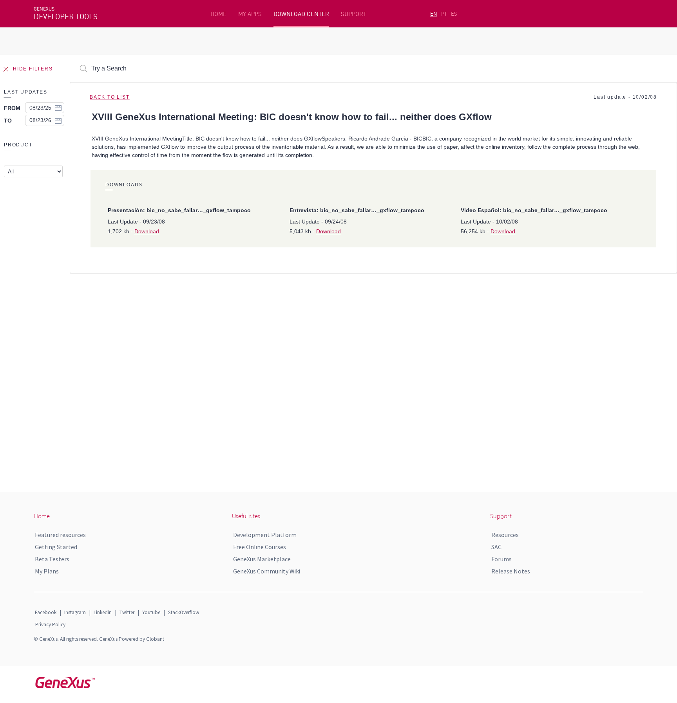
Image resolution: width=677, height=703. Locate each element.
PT (444, 14)
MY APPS (250, 14)
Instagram (75, 612)
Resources (505, 535)
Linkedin (103, 612)
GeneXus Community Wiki (266, 571)
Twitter (126, 612)
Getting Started (56, 547)
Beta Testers (52, 559)
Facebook (45, 612)
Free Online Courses (259, 547)
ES (454, 14)
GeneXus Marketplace (262, 559)
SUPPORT (353, 14)
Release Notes (510, 571)
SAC (496, 547)
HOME (218, 14)
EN (433, 14)
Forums (501, 559)
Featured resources (60, 535)
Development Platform (265, 535)
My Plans (47, 571)
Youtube (151, 612)
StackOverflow (183, 612)
